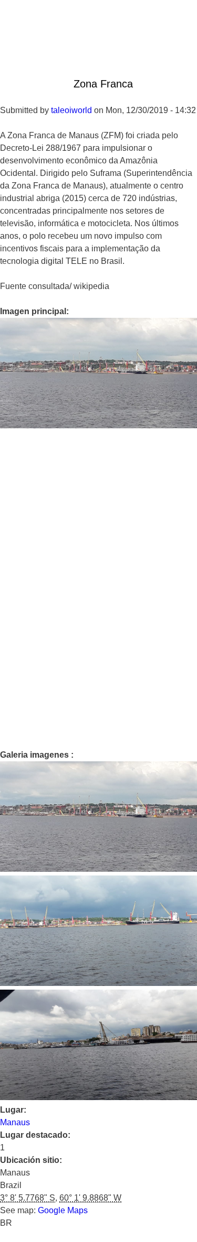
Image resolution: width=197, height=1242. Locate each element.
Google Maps (63, 1210)
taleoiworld (71, 110)
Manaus (15, 1122)
